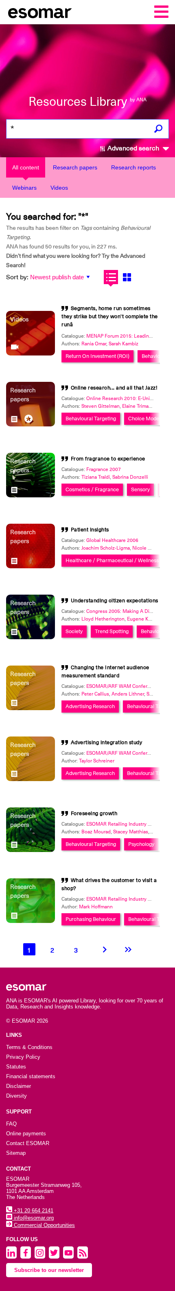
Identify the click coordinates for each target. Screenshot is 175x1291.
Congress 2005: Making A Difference (127, 611)
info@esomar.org (33, 1218)
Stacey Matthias (130, 832)
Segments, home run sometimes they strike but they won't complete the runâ (109, 316)
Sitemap (16, 1153)
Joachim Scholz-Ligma (105, 548)
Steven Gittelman (100, 406)
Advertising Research (90, 706)
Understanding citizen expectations (114, 600)
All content (25, 167)
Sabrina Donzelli (130, 477)
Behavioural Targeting (91, 418)
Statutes (16, 1067)
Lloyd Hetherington (103, 619)
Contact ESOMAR (27, 1143)
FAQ (11, 1124)
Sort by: (17, 277)
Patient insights (90, 529)
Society (74, 631)
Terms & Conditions (29, 1047)
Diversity (16, 1096)
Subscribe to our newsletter (49, 1270)
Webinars (24, 187)
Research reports (133, 167)
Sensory (140, 489)
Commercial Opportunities (43, 1225)
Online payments (26, 1133)
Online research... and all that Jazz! (114, 387)
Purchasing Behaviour (91, 919)
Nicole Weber (147, 548)
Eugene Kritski (143, 619)
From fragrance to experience (108, 458)
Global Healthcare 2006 (112, 540)
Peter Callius (95, 694)
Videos (59, 187)
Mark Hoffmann (96, 906)
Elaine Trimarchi (139, 406)
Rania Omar (93, 343)
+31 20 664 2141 (32, 1211)
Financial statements (30, 1076)
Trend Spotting (112, 631)
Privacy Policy (23, 1057)
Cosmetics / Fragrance (92, 489)
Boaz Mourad (96, 832)
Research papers (75, 167)
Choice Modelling (148, 418)
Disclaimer (18, 1086)
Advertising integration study (106, 742)
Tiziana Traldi (95, 477)
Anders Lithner (128, 694)
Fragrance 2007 (103, 469)
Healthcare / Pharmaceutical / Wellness (112, 560)
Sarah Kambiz (123, 343)
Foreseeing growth (94, 813)
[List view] (111, 277)
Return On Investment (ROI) (97, 356)
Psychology (141, 844)
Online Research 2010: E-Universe (124, 398)
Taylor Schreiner (96, 761)
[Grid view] (127, 277)
